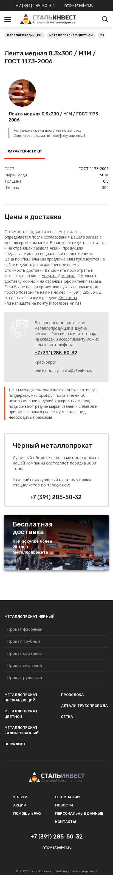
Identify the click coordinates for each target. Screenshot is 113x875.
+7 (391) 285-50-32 (35, 5)
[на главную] (48, 19)
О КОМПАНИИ (67, 797)
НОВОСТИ (64, 805)
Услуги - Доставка (58, 275)
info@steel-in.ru (79, 5)
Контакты (67, 297)
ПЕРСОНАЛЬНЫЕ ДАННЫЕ (79, 813)
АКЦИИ (19, 805)
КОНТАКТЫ (65, 822)
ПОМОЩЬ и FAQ (27, 813)
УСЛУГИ (20, 797)
